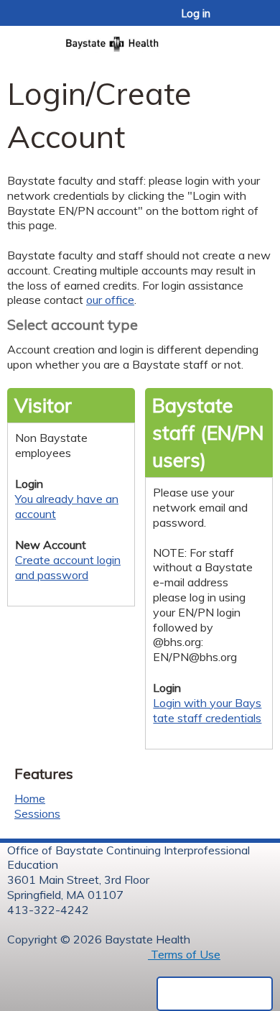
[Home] (140, 39)
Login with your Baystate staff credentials (207, 710)
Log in (196, 14)
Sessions (37, 813)
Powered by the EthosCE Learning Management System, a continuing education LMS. (215, 994)
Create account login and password (68, 567)
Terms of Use (184, 954)
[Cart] (238, 21)
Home (29, 798)
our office (110, 299)
